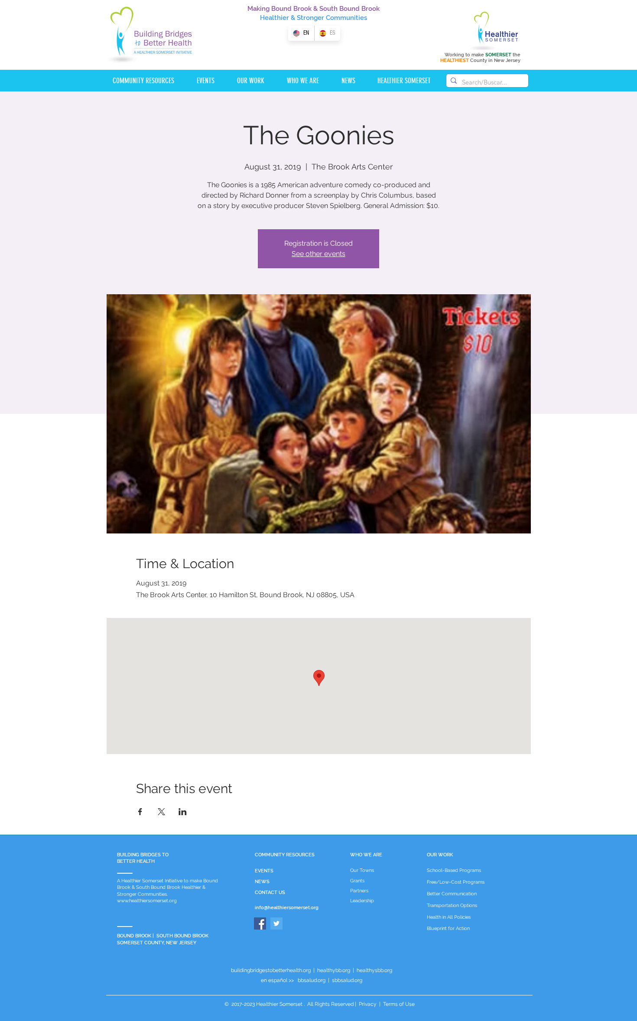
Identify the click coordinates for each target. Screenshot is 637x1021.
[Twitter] (276, 923)
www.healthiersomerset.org (147, 901)
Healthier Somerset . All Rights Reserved (305, 1004)
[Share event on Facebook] (140, 811)
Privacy (368, 1004)
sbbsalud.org (347, 980)
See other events (318, 254)
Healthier (274, 18)
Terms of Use (398, 1004)
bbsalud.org (311, 980)
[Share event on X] (161, 811)
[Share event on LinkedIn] (183, 811)
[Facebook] (260, 923)
